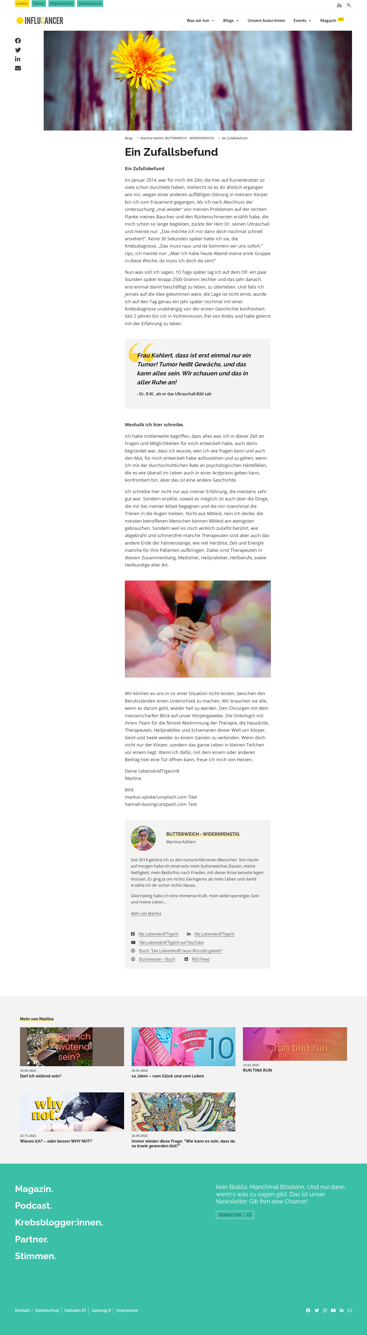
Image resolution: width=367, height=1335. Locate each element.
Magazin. (34, 1189)
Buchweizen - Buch (157, 959)
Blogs (228, 20)
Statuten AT (75, 1310)
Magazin (331, 20)
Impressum (127, 1310)
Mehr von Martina (146, 913)
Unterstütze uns (90, 3)
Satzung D (101, 1310)
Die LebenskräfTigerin (159, 934)
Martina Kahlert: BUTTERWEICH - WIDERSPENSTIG (177, 138)
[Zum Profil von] (145, 838)
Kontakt (22, 1310)
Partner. (31, 1239)
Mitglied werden (61, 3)
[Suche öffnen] (349, 5)
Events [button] (300, 20)
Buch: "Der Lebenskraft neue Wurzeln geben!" (180, 950)
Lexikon (22, 3)
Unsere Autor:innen (266, 20)
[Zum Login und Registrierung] (339, 5)
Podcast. (33, 1205)
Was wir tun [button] (198, 20)
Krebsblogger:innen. (59, 1222)
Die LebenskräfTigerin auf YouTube (172, 942)
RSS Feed (200, 959)
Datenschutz (47, 1310)
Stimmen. (35, 1256)
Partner (39, 3)
